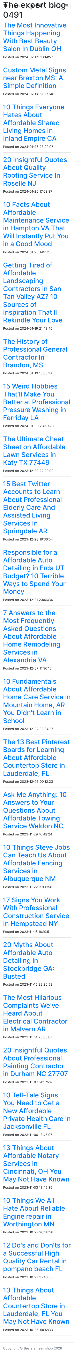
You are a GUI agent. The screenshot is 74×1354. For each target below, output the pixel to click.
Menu (58, 5)
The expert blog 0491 (24, 5)
